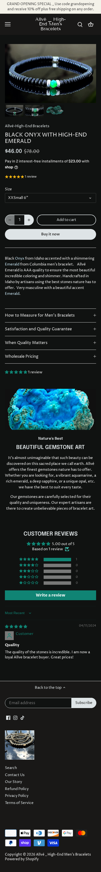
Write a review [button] (50, 595)
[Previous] (11, 74)
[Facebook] (8, 717)
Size (8, 189)
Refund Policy (17, 789)
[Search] (80, 24)
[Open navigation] (8, 24)
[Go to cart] (91, 24)
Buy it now (50, 234)
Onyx (19, 258)
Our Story (13, 781)
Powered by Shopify (22, 859)
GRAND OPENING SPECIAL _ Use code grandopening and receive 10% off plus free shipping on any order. (50, 7)
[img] (16, 626)
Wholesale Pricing (21, 356)
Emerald (12, 264)
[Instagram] (15, 717)
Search (11, 767)
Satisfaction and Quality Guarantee (38, 329)
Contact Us (15, 775)
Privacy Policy (16, 795)
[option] (50, 73)
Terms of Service (19, 802)
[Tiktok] (22, 717)
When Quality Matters (26, 342)
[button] (16, 372)
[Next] (90, 74)
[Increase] (29, 220)
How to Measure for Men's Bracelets (40, 315)
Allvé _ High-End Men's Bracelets (50, 24)
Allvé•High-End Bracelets (27, 126)
